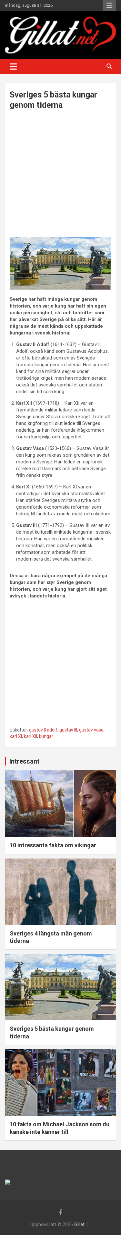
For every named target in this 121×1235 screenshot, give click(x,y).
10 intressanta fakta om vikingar (53, 845)
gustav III (68, 729)
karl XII (30, 736)
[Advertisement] (60, 174)
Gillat (79, 1224)
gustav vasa (91, 729)
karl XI (16, 736)
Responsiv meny (109, 5)
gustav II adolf (43, 729)
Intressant (24, 761)
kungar (46, 736)
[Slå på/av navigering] (13, 66)
